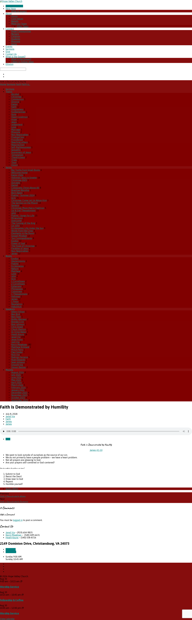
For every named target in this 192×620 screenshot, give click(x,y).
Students (15, 39)
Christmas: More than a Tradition (27, 208)
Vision (14, 16)
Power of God (18, 243)
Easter (14, 104)
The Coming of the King (23, 223)
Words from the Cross (22, 230)
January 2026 (17, 390)
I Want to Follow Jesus (22, 61)
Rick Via (15, 354)
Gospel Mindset (19, 235)
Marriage (15, 129)
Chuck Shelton (18, 329)
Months (9, 370)
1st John (15, 225)
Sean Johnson (18, 362)
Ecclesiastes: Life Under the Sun (27, 228)
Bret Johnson (17, 324)
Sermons (10, 49)
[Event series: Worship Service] (21, 581)
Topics (9, 91)
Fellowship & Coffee (11, 600)
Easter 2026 (17, 175)
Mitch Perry (17, 349)
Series (9, 167)
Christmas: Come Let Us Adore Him (29, 200)
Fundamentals (18, 112)
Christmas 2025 (19, 180)
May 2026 (16, 380)
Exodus (14, 241)
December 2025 (19, 392)
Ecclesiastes (17, 266)
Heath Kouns (17, 334)
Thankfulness (18, 157)
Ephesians (16, 286)
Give (8, 51)
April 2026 (16, 382)
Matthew (15, 271)
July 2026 (16, 375)
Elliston (9, 64)
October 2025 (18, 397)
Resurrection (17, 144)
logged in (17, 520)
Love (13, 127)
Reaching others (19, 142)
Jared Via (15, 337)
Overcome (16, 220)
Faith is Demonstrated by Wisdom (13, 496)
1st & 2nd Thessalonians (23, 210)
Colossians (16, 291)
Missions (15, 41)
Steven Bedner (18, 367)
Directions (11, 552)
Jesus (14, 122)
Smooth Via (17, 364)
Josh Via (15, 342)
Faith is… (26, 84)
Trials (14, 160)
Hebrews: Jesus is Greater (24, 177)
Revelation (16, 304)
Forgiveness (17, 109)
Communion (17, 99)
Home (3, 84)
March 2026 (17, 385)
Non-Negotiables (19, 134)
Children (15, 36)
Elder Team (22, 26)
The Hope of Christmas (23, 246)
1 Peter (15, 301)
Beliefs (14, 21)
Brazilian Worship (20, 190)
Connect (10, 29)
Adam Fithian (18, 311)
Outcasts (15, 182)
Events (9, 46)
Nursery (15, 34)
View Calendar (7, 618)
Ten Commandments (21, 238)
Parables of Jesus (20, 248)
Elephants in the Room (22, 233)
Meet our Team (19, 23)
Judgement (16, 124)
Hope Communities (21, 31)
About (9, 13)
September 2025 (19, 400)
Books (9, 256)
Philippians (17, 289)
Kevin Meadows (19, 344)
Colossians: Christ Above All (25, 187)
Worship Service (9, 586)
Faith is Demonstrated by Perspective (14, 501)
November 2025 (19, 395)
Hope (14, 119)
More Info (11, 549)
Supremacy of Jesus (21, 152)
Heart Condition (19, 117)
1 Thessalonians (19, 294)
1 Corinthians (18, 281)
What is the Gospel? (16, 56)
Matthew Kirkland (20, 347)
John (13, 213)
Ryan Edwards (18, 359)
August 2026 (17, 372)
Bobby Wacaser (19, 319)
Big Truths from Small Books (25, 170)
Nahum (14, 268)
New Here (11, 8)
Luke (13, 273)
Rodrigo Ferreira (19, 357)
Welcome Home (19, 172)
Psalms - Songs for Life (22, 215)
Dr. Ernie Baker (18, 332)
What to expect (19, 11)
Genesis (15, 205)
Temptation (17, 155)
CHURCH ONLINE (14, 6)
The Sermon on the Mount (24, 203)
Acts (13, 198)
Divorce (15, 101)
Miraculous (16, 218)
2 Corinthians (18, 284)
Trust (13, 162)
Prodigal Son (17, 137)
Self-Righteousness (21, 147)
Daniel (14, 185)
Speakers (10, 309)
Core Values (17, 18)
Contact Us (11, 54)
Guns (13, 114)
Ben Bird (15, 314)
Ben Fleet (16, 316)
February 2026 (18, 387)
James (14, 253)
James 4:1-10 (96, 450)
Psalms (14, 263)
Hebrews (15, 296)
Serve (14, 44)
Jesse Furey (17, 339)
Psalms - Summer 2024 (22, 195)
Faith (18, 84)
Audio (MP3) (12, 489)
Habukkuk (16, 306)
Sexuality (16, 150)
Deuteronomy (18, 261)
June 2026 (16, 377)
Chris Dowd (17, 327)
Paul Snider (17, 352)
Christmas (16, 96)
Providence (17, 139)
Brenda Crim (17, 321)
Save (8, 439)
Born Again (16, 192)
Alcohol (15, 94)
